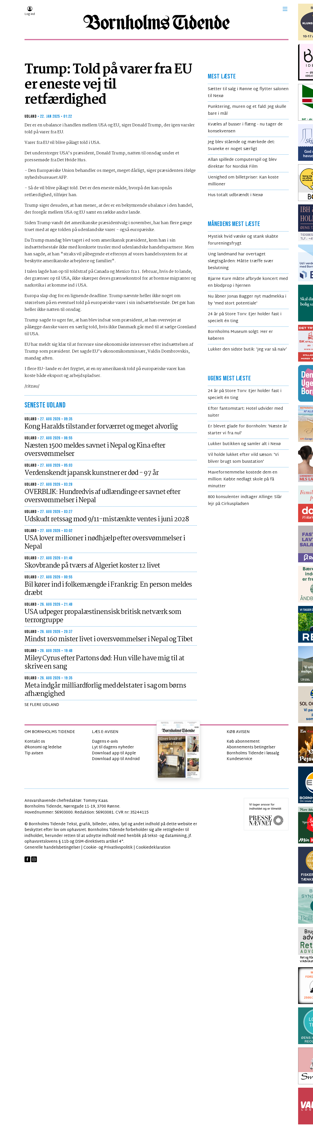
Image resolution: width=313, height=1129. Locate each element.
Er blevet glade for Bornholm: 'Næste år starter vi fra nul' (247, 430)
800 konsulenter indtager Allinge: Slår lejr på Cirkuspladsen (245, 500)
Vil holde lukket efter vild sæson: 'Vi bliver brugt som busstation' (243, 458)
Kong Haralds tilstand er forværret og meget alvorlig (101, 426)
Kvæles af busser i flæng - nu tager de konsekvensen (245, 128)
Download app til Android (116, 759)
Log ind (30, 14)
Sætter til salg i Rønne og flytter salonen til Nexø (248, 92)
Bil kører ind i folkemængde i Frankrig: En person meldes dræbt (108, 589)
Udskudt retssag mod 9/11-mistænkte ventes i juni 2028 (107, 519)
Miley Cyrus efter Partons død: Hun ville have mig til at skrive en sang (104, 662)
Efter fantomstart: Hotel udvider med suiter (245, 412)
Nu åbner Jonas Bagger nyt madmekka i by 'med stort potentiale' (247, 300)
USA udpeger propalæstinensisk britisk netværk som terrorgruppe (103, 616)
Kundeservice (239, 759)
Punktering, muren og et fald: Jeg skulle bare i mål (247, 110)
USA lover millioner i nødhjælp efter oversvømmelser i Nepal (105, 542)
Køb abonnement (243, 741)
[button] (285, 9)
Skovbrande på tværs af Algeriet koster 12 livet (92, 565)
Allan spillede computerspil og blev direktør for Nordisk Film (242, 163)
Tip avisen (34, 753)
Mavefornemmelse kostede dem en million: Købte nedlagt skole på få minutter (242, 479)
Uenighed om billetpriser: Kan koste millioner (243, 181)
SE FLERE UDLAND (42, 704)
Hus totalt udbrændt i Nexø (235, 195)
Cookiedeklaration (153, 847)
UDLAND (31, 116)
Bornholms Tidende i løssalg (253, 753)
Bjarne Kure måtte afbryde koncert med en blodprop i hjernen (248, 282)
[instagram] (34, 859)
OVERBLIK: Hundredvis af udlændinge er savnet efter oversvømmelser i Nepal (102, 496)
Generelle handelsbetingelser (52, 847)
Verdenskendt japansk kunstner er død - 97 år (92, 473)
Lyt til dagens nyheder (113, 747)
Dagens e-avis (105, 741)
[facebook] (27, 859)
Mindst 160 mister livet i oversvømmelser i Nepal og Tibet (108, 639)
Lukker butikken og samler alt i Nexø (244, 444)
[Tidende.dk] (156, 22)
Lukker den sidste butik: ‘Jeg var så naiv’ (247, 349)
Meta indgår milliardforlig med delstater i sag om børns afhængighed (105, 690)
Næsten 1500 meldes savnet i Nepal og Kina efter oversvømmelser (95, 450)
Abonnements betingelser (251, 747)
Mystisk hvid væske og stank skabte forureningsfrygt (243, 240)
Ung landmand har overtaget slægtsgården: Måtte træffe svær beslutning (240, 261)
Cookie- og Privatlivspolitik (108, 847)
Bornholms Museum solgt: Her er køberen (240, 335)
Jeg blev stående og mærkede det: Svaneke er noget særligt (241, 145)
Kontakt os (35, 741)
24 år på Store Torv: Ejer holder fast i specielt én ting (244, 317)
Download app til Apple (114, 753)
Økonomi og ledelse (43, 747)
